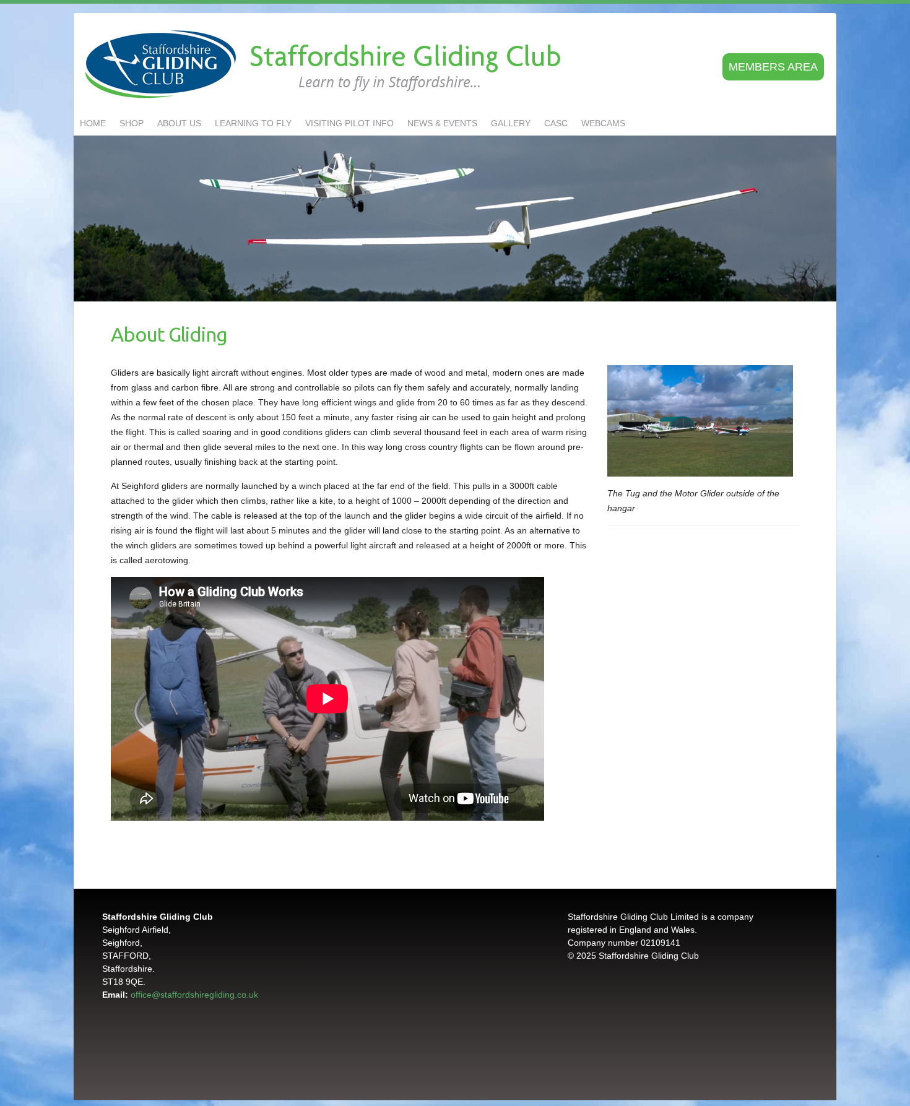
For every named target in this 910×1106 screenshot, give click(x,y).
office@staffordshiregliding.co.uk (194, 995)
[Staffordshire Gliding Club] (326, 65)
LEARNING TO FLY (253, 123)
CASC (556, 123)
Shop (131, 123)
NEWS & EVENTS (442, 123)
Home (93, 123)
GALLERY (511, 123)
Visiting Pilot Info (349, 123)
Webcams (603, 123)
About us (179, 123)
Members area (773, 67)
